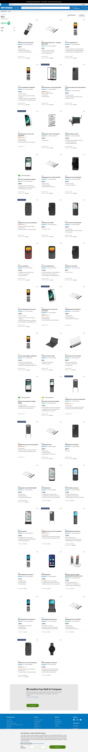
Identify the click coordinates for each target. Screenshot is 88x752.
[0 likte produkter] (83, 7)
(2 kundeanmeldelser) (52, 45)
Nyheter (57, 724)
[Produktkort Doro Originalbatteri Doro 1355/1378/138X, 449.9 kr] (52, 164)
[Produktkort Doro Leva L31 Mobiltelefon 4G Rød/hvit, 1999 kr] (28, 74)
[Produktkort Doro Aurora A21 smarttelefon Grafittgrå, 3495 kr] (52, 386)
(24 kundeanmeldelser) (76, 577)
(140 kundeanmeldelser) (52, 135)
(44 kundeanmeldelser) (52, 224)
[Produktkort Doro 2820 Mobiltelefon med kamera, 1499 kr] (75, 518)
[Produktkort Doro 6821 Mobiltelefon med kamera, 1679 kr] (28, 561)
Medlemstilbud (58, 723)
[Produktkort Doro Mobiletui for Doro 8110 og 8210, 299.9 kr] (75, 164)
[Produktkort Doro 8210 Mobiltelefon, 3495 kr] (52, 561)
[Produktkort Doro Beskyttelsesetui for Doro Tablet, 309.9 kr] (75, 342)
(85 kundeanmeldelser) (76, 135)
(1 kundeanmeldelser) (52, 312)
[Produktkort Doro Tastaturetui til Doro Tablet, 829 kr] (52, 342)
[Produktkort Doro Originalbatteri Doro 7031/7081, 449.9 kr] (75, 606)
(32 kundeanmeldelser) (52, 267)
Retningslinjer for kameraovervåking (15, 724)
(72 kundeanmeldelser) (29, 533)
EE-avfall (9, 728)
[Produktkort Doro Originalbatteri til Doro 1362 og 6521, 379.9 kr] (52, 120)
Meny (18, 7)
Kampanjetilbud (58, 721)
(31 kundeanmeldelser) (29, 89)
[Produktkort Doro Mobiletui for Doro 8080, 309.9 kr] (52, 209)
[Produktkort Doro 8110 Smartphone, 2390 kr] (28, 518)
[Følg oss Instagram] (77, 720)
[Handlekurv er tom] (86, 7)
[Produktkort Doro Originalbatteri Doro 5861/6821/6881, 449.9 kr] (28, 474)
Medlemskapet (37, 721)
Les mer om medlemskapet (32, 697)
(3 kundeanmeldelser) (28, 357)
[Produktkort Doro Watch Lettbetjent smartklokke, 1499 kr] (52, 649)
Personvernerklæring (11, 723)
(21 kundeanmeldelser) (76, 533)
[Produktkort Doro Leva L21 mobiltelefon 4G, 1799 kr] (75, 29)
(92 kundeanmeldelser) (29, 44)
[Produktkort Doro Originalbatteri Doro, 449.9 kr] (52, 431)
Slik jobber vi (37, 723)
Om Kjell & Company (38, 719)
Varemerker (57, 726)
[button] (8, 19)
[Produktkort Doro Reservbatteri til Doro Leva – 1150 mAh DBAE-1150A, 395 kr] (52, 29)
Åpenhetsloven (37, 726)
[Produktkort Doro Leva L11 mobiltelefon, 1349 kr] (28, 252)
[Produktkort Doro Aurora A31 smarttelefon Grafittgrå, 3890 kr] (28, 386)
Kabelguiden (57, 719)
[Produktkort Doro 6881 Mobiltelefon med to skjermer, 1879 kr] (28, 606)
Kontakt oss (9, 719)
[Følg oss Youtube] (80, 720)
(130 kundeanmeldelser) (76, 179)
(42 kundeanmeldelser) (29, 621)
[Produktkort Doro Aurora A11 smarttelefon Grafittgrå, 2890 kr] (28, 164)
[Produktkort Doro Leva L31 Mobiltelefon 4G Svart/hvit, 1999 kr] (28, 296)
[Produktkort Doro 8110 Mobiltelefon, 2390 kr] (52, 474)
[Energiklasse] (19, 175)
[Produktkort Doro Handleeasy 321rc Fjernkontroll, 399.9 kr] (28, 29)
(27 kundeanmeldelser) (76, 44)
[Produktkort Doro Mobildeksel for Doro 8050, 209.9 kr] (75, 431)
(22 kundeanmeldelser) (76, 224)
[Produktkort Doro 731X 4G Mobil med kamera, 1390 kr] (75, 474)
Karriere (36, 728)
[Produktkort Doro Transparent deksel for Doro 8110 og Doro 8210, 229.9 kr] (75, 74)
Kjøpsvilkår (9, 726)
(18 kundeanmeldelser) (76, 90)
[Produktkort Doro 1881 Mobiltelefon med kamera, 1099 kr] (52, 606)
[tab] (5, 4)
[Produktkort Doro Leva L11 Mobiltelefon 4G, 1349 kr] (52, 252)
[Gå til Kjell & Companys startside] (7, 8)
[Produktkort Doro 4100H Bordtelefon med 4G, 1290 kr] (75, 120)
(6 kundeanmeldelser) (28, 489)
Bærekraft (36, 724)
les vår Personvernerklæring (38, 743)
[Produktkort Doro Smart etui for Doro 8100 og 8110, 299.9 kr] (75, 209)
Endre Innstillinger (23, 747)
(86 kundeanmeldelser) (29, 576)
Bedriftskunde (10, 721)
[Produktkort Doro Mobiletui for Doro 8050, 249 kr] (75, 252)
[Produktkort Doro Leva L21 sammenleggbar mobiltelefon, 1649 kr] (28, 342)
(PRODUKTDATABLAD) (25, 175)
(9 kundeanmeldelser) (52, 664)
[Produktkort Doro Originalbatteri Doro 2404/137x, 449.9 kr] (75, 296)
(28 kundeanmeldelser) (76, 267)
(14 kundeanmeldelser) (52, 621)
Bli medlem (33, 705)
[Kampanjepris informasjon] (49, 91)
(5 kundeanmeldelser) (28, 267)
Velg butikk (28, 57)
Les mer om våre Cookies (26, 743)
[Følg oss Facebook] (74, 720)
